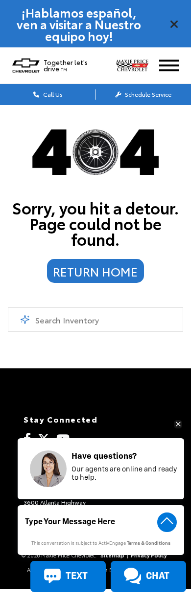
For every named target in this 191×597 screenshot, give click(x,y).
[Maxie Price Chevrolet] (136, 65)
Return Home (95, 271)
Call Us (52, 94)
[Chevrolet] (26, 65)
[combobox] (96, 319)
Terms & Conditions (148, 543)
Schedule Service (147, 94)
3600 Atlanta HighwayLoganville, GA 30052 (55, 505)
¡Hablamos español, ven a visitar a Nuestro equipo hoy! (79, 24)
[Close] (174, 24)
